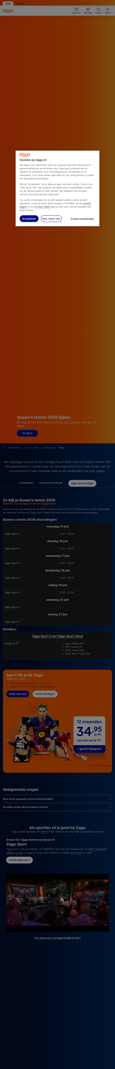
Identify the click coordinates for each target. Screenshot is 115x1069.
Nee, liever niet (51, 218)
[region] (57, 188)
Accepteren (29, 218)
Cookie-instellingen (82, 218)
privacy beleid (42, 206)
